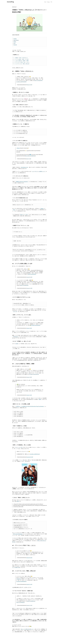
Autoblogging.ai (15, 336)
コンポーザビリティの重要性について (38, 171)
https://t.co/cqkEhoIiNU (24, 285)
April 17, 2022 (28, 158)
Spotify (15, 41)
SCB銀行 (16, 343)
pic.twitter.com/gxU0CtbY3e (34, 374)
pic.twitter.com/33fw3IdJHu (35, 325)
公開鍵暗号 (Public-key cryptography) (22, 181)
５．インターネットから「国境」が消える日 (21, 63)
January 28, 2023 (29, 557)
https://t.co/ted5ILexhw (31, 601)
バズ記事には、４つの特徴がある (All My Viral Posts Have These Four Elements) (29, 406)
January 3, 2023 (29, 377)
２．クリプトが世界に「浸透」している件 (21, 59)
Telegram (42, 208)
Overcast (15, 44)
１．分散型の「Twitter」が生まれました (21, 57)
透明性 (40, 399)
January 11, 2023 (29, 584)
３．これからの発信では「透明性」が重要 (21, 60)
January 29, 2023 (29, 277)
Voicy (14, 43)
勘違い (18, 501)
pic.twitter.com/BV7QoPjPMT (21, 81)
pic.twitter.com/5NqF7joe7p (31, 155)
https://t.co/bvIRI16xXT (32, 274)
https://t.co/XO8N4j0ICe (20, 602)
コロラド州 (15, 311)
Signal (14, 209)
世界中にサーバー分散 (24, 214)
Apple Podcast (16, 40)
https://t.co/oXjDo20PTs (38, 80)
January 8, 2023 (29, 328)
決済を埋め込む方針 (24, 167)
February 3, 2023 (29, 84)
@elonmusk (19, 578)
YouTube (15, 38)
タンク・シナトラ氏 (18, 447)
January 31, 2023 (29, 288)
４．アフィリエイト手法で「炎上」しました (21, 62)
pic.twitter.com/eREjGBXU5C (21, 581)
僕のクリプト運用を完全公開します (27, 629)
